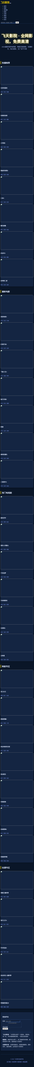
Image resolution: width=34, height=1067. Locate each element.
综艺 (5, 19)
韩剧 (5, 12)
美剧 (5, 15)
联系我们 (19, 1061)
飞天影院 (5, 2)
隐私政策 (25, 1061)
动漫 (5, 17)
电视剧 (6, 10)
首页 (5, 6)
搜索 (17, 22)
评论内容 (5, 1027)
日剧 (5, 13)
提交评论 (5, 1028)
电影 (5, 8)
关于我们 (9, 1061)
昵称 (4, 1021)
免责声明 (14, 1061)
